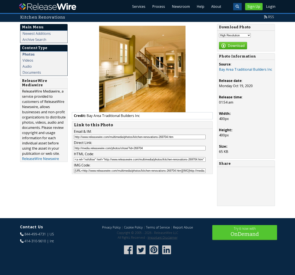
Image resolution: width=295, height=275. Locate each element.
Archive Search (34, 39)
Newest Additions (36, 33)
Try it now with (245, 231)
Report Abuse (183, 227)
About (216, 6)
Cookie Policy (133, 227)
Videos (27, 60)
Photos (28, 54)
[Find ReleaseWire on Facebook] (128, 255)
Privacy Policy (111, 227)
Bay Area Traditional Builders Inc (245, 69)
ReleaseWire (47, 6)
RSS (271, 16)
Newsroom (181, 6)
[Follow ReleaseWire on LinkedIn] (167, 255)
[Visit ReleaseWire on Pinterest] (154, 255)
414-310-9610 (35, 241)
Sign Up (253, 6)
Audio (27, 66)
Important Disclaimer (163, 237)
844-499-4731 (35, 234)
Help (200, 6)
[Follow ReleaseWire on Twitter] (141, 255)
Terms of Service (158, 227)
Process (158, 6)
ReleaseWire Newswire (40, 158)
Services (138, 6)
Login (270, 6)
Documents (31, 72)
